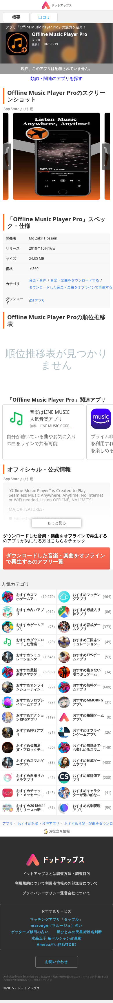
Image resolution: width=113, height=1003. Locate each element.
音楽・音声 (37, 280)
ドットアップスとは (40, 873)
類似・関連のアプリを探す (56, 78)
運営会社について (75, 892)
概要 (16, 17)
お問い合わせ (56, 961)
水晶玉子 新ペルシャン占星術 (57, 938)
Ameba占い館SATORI (56, 944)
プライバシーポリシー (41, 892)
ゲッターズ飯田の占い (30, 931)
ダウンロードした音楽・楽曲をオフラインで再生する (70, 287)
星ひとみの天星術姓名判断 (79, 931)
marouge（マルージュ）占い (56, 925)
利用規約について (30, 883)
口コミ (44, 17)
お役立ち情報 (59, 831)
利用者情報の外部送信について (71, 883)
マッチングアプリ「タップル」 (56, 919)
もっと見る (56, 522)
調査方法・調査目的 (73, 873)
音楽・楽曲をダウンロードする (74, 280)
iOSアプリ (37, 300)
